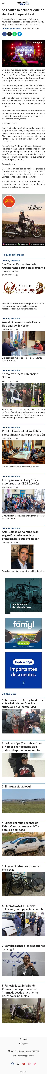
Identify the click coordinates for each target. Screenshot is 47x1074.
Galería (36, 42)
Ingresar (24, 1043)
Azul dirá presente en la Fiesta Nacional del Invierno (21, 323)
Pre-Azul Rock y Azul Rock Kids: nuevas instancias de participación (23, 432)
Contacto (23, 1039)
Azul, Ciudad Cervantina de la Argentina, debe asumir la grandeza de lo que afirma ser (20, 535)
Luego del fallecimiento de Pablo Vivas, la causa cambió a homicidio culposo (20, 826)
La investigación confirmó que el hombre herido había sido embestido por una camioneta (22, 746)
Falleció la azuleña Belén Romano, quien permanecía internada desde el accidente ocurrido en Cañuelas (20, 991)
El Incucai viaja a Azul (18, 786)
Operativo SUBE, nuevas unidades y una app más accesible (23, 907)
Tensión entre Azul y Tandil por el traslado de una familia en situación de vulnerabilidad (22, 703)
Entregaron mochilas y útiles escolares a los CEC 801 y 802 (20, 481)
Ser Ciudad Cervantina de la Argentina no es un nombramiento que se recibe (23, 267)
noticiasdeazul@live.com (23, 1056)
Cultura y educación (11, 28)
